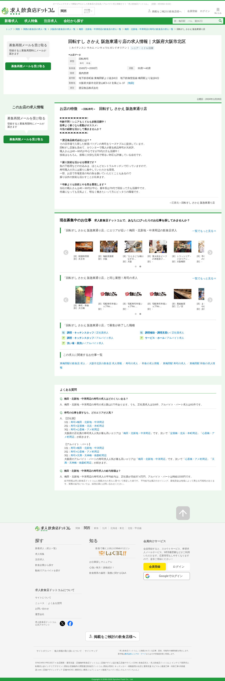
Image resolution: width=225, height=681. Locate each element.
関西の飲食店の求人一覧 (35, 29)
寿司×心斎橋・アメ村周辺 (85, 429)
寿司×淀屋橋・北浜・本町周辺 (87, 425)
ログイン (179, 566)
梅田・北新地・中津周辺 (136, 433)
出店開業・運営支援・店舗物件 (78, 663)
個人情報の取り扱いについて (68, 651)
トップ (9, 29)
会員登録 (154, 566)
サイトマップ (91, 651)
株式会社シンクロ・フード (135, 654)
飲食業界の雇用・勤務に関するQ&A (107, 573)
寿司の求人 (132, 363)
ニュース (39, 603)
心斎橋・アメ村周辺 (196, 459)
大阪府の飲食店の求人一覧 (62, 29)
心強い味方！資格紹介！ (101, 567)
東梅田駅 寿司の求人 (174, 363)
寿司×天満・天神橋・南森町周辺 (89, 455)
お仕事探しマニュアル (100, 562)
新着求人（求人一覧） (46, 548)
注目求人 (50, 21)
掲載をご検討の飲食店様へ (115, 636)
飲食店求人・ (154, 663)
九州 (104, 528)
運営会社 (39, 614)
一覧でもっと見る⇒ (204, 230)
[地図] (131, 83)
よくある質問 (55, 603)
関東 (78, 528)
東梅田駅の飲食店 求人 (72, 363)
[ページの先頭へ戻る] (183, 513)
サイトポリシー (44, 651)
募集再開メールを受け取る (28, 66)
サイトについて (43, 597)
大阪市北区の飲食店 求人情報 (105, 363)
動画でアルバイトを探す (47, 570)
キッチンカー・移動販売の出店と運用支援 (137, 666)
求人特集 (31, 21)
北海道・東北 (117, 528)
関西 (18, 29)
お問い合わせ (42, 608)
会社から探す (74, 21)
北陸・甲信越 (135, 528)
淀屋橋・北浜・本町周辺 (183, 433)
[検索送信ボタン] (220, 21)
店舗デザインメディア (58, 670)
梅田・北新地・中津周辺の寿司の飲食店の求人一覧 (149, 29)
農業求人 (84, 670)
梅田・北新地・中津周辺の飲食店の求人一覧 (100, 29)
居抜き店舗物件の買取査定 (88, 666)
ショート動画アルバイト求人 (116, 670)
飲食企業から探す (44, 565)
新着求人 (11, 21)
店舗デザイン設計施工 (119, 663)
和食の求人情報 (150, 363)
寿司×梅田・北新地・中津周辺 (87, 422)
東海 (96, 528)
